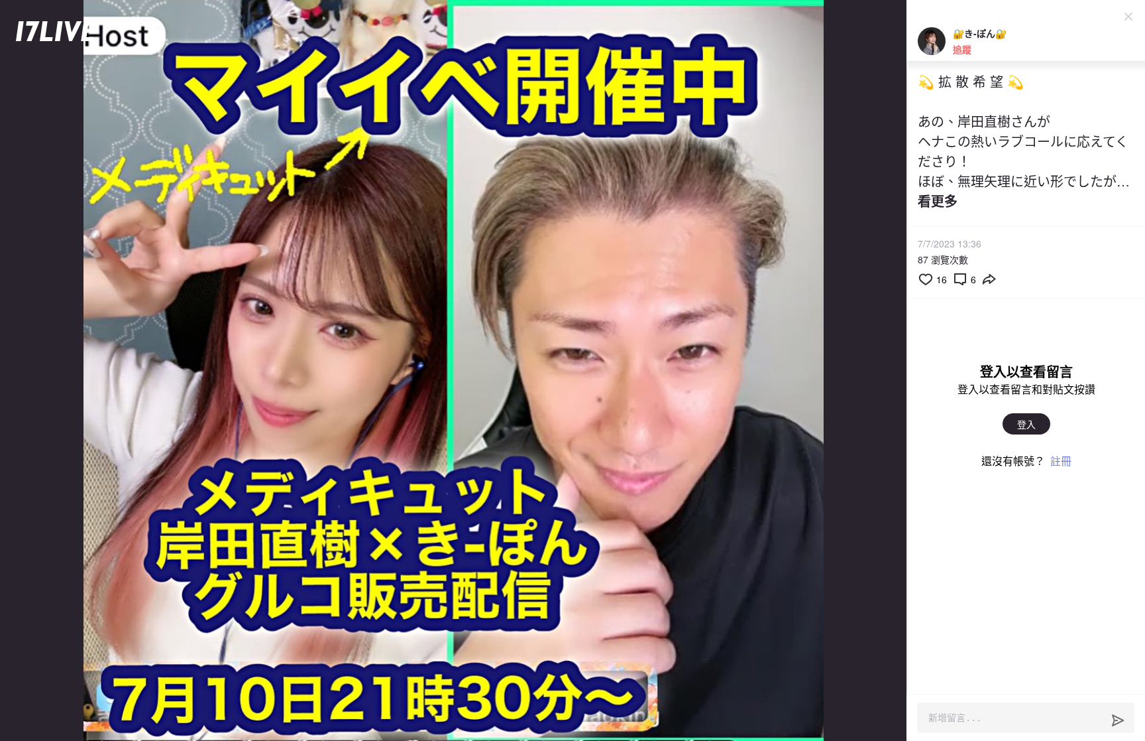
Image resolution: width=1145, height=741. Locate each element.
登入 (1026, 424)
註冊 (1060, 460)
